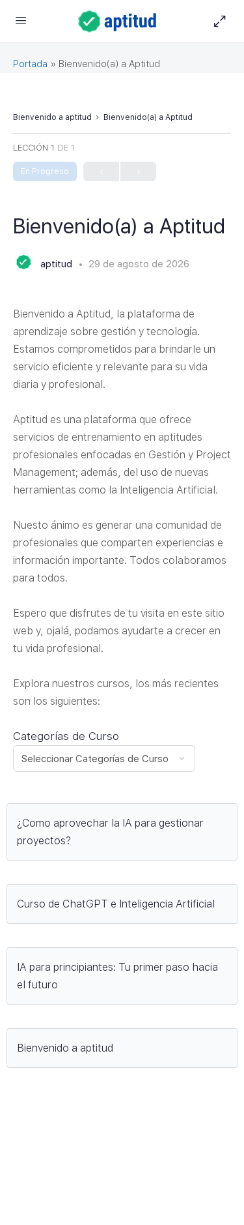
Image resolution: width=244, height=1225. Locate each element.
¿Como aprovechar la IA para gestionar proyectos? (110, 832)
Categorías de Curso (66, 736)
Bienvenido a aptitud (52, 117)
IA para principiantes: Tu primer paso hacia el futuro (117, 976)
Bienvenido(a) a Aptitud (148, 117)
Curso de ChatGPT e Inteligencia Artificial (116, 904)
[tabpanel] (122, 702)
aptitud (57, 264)
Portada (30, 64)
